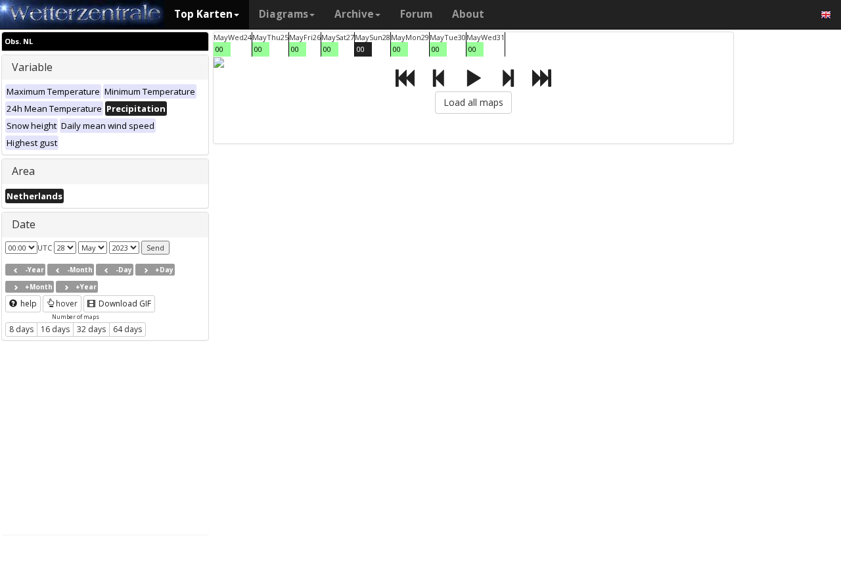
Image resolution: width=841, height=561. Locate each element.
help (27, 303)
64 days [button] (127, 329)
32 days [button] (91, 329)
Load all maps (473, 102)
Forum (416, 14)
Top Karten (203, 14)
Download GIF (124, 303)
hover (67, 303)
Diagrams (283, 14)
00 (219, 49)
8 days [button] (21, 329)
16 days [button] (55, 329)
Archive (354, 14)
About (468, 14)
